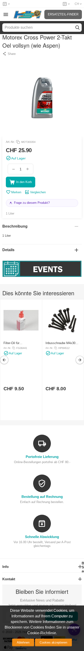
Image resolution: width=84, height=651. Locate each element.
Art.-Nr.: (10, 142)
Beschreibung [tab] (15, 226)
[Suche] (77, 27)
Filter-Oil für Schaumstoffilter (15, 343)
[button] (9, 54)
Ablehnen (23, 642)
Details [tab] (8, 250)
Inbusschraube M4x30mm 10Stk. (63, 343)
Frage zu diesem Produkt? (32, 202)
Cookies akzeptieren (53, 642)
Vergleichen (38, 192)
